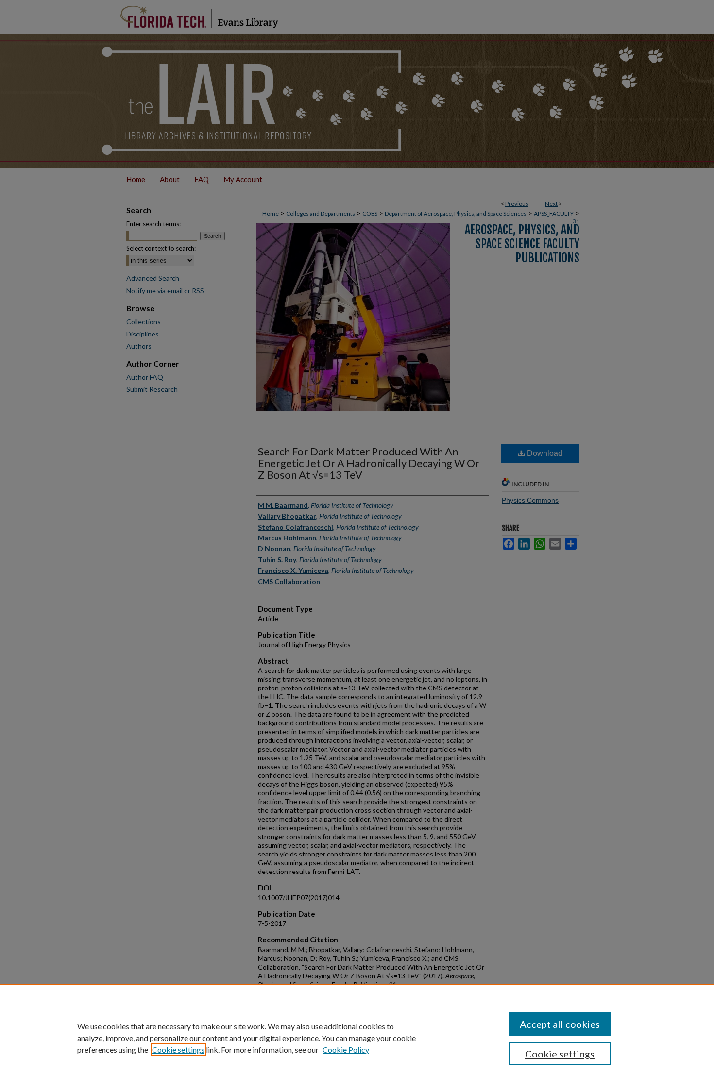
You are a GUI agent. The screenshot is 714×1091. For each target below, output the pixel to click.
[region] (357, 1037)
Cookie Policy (346, 1049)
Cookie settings (178, 1049)
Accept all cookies (560, 1024)
